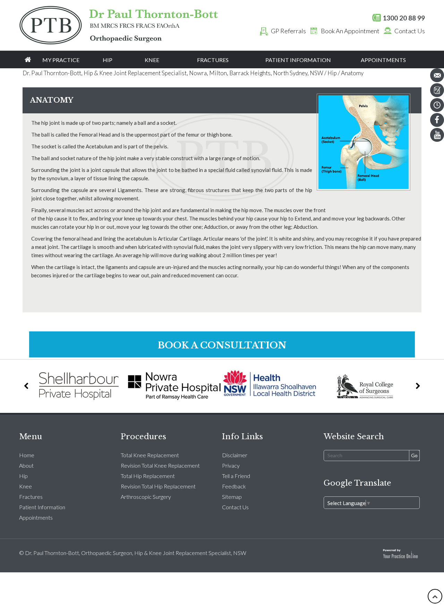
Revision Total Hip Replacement (158, 486)
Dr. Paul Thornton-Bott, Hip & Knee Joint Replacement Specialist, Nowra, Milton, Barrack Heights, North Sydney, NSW (173, 73)
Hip (107, 60)
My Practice (60, 60)
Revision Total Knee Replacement (160, 465)
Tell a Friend (236, 475)
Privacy (231, 465)
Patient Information (298, 60)
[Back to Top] (435, 596)
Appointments (383, 60)
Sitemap (232, 496)
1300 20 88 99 (404, 18)
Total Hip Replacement (148, 475)
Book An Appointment (350, 31)
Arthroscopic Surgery (146, 496)
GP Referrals (288, 31)
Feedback (234, 486)
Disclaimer (234, 455)
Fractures (213, 60)
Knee (152, 60)
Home (27, 59)
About (26, 465)
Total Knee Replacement (150, 455)
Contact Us (409, 31)
